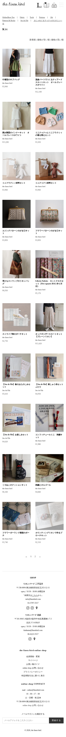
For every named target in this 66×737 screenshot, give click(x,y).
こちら (35, 595)
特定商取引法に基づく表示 (33, 676)
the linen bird (36, 730)
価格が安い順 (43, 39)
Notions (42, 17)
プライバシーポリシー (33, 672)
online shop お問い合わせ (33, 668)
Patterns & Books (8, 20)
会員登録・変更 (33, 656)
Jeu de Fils (24, 20)
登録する (56, 720)
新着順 (32, 39)
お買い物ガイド (33, 664)
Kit (51, 17)
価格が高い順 (57, 39)
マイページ (33, 660)
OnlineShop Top (8, 17)
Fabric (22, 17)
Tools (32, 17)
